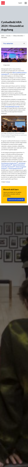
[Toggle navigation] (26, 3)
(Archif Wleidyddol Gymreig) (12, 106)
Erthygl (8, 181)
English (20, 3)
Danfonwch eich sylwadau (15, 199)
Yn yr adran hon (8, 43)
